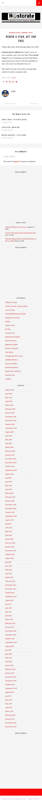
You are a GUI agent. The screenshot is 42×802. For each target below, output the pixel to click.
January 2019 (9, 719)
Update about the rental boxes (14, 120)
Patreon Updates (11, 364)
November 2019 (10, 681)
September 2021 (11, 596)
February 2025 (10, 451)
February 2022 (10, 581)
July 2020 (8, 650)
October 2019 (10, 684)
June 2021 (8, 608)
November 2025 (10, 420)
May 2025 (8, 440)
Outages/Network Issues (14, 356)
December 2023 (10, 505)
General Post (27, 33)
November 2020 (10, 635)
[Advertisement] (21, 196)
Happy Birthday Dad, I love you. (16, 227)
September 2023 (11, 516)
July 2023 (8, 524)
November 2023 (10, 508)
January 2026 (9, 413)
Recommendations (12, 367)
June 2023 (8, 528)
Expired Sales (14, 33)
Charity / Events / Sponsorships (16, 306)
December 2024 (10, 459)
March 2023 (9, 539)
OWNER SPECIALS (11, 360)
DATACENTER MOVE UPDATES (15, 314)
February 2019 (10, 715)
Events (7, 321)
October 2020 (10, 639)
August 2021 (9, 600)
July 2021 (8, 604)
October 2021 (10, 593)
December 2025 (10, 417)
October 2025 (10, 424)
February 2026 (10, 409)
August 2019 (9, 692)
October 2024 (10, 466)
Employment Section (12, 318)
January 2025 (9, 455)
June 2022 (8, 566)
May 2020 (8, 658)
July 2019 (8, 696)
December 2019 (10, 677)
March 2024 (9, 493)
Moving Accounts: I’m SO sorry (14, 135)
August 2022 (9, 558)
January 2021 (9, 627)
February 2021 (10, 623)
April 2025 (8, 443)
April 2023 (8, 535)
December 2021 (10, 585)
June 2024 (8, 482)
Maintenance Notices (12, 337)
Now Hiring (9, 352)
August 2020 (9, 646)
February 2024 (10, 497)
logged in (17, 161)
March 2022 (9, 577)
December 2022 (10, 551)
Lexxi (14, 77)
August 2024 (9, 474)
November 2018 (10, 727)
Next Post (34, 103)
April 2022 (8, 573)
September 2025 (11, 428)
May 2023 (8, 531)
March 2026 (9, 405)
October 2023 (10, 512)
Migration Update (11, 344)
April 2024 (8, 489)
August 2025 (9, 432)
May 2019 (8, 704)
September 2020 (11, 642)
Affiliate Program (11, 302)
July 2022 (8, 562)
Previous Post (10, 103)
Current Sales (10, 310)
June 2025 (8, 436)
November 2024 (10, 462)
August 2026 (9, 390)
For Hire (8, 329)
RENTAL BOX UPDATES (13, 371)
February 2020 (10, 669)
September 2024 (11, 470)
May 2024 (8, 485)
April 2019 (8, 707)
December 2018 (10, 723)
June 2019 (8, 700)
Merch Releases (11, 341)
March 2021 (9, 619)
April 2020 (8, 662)
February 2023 (10, 543)
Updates (8, 379)
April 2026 (8, 401)
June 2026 (8, 394)
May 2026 (8, 397)
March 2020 (9, 665)
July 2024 (8, 478)
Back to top (33, 799)
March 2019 (9, 711)
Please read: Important (11, 127)
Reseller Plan (10, 375)
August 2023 (9, 520)
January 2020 (9, 673)
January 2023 (9, 547)
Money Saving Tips (12, 348)
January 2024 (9, 501)
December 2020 (10, 631)
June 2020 (8, 654)
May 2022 (8, 570)
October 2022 (10, 554)
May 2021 (8, 612)
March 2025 (9, 447)
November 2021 (10, 589)
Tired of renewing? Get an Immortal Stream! (20, 233)
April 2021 (8, 616)
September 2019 (11, 688)
